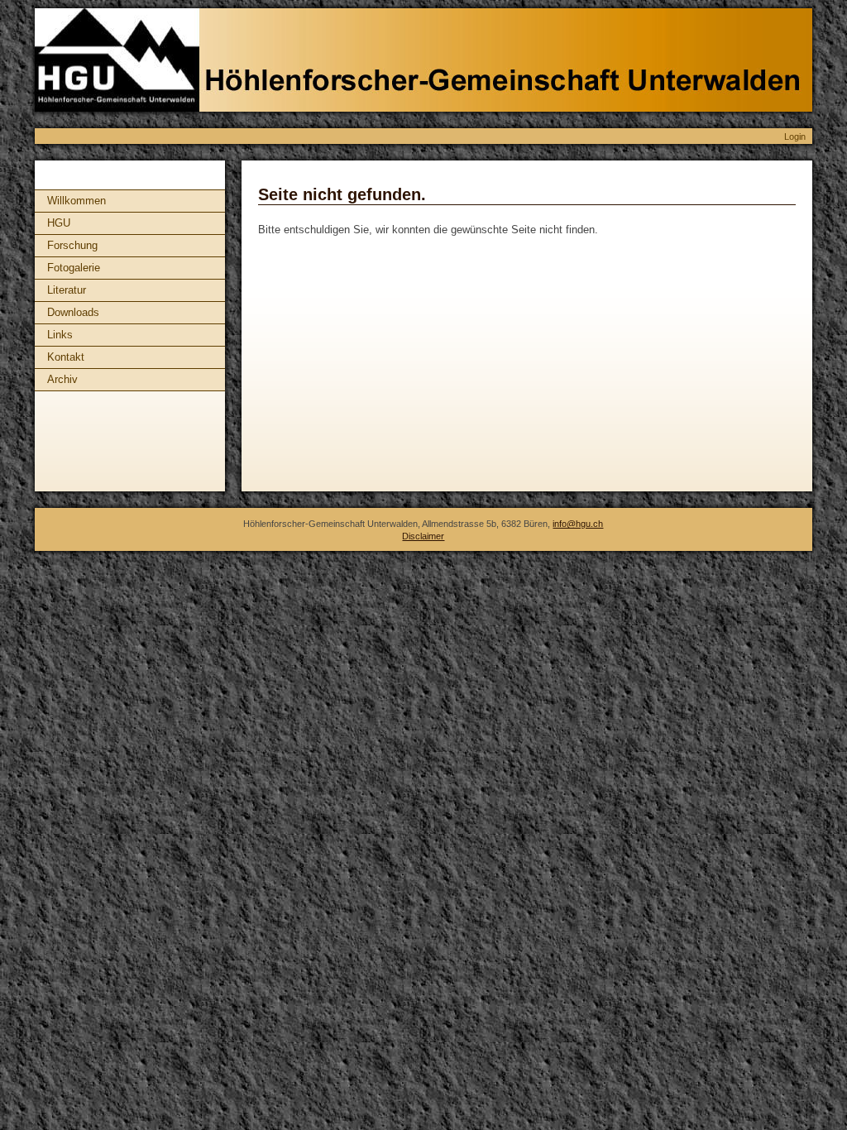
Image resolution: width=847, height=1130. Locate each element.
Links (60, 334)
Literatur (66, 290)
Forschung (72, 245)
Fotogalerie (73, 267)
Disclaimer (423, 536)
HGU (58, 223)
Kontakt (65, 357)
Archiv (62, 379)
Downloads (73, 312)
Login (795, 136)
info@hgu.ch (578, 524)
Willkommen (76, 200)
